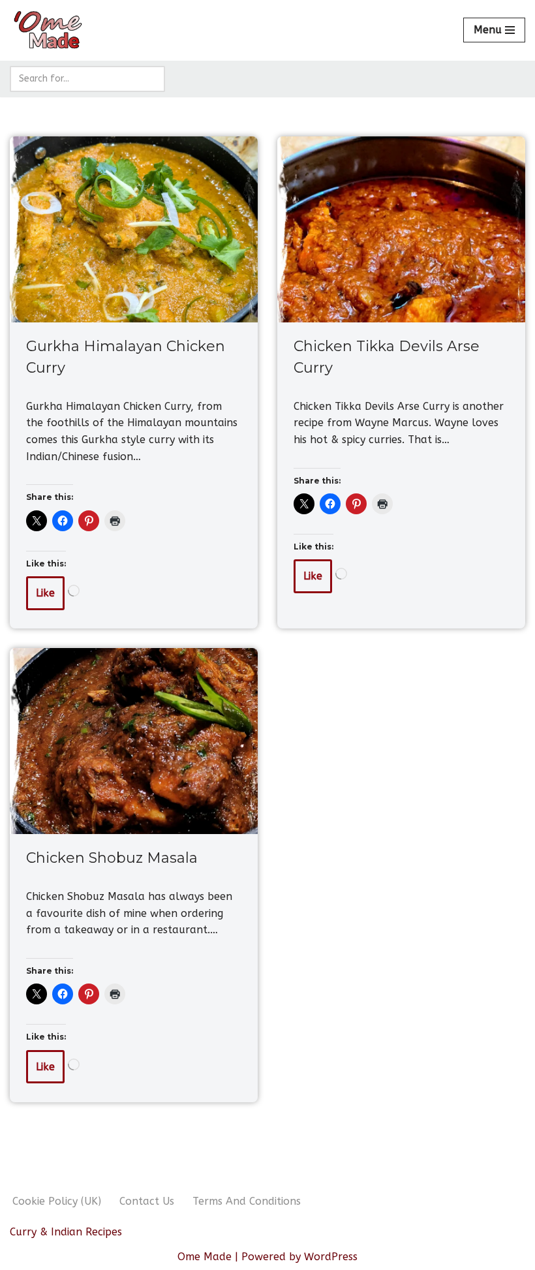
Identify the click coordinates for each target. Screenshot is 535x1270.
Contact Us (146, 1201)
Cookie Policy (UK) (56, 1201)
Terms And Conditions (246, 1201)
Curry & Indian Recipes (66, 1232)
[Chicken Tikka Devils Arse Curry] (401, 229)
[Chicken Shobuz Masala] (134, 741)
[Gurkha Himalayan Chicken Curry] (134, 229)
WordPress (331, 1256)
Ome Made (204, 1256)
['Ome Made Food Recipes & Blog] (49, 30)
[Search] (150, 79)
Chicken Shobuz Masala (112, 858)
